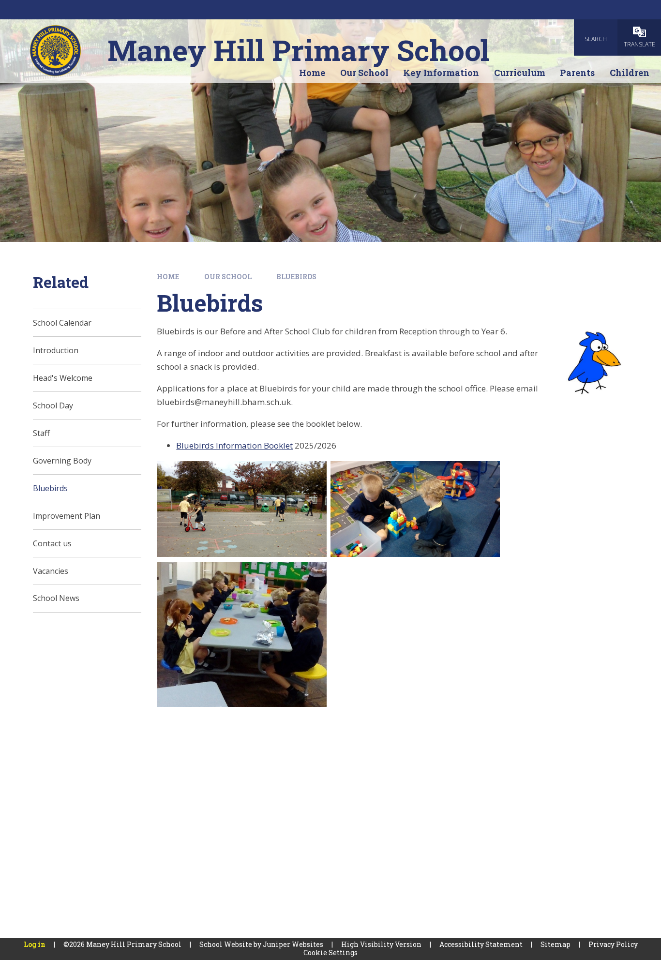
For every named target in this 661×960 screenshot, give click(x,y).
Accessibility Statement (481, 944)
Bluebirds (296, 276)
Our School (228, 276)
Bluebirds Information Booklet (234, 445)
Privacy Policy (613, 944)
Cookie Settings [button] (330, 952)
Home (168, 276)
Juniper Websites (293, 944)
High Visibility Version (381, 944)
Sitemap (556, 944)
